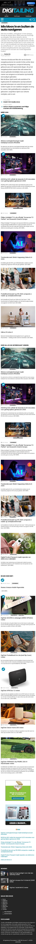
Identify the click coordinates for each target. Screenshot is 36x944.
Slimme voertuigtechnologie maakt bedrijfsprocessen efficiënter (12, 142)
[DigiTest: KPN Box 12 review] (18, 677)
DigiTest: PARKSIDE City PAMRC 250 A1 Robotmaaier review (14, 762)
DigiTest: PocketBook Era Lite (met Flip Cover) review (16, 656)
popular (17, 16)
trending (28, 16)
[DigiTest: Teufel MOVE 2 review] (4, 888)
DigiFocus (13, 554)
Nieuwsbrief (8, 911)
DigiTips (21, 615)
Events (4, 908)
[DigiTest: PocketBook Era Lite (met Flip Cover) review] (18, 641)
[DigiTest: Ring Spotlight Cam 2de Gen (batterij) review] (4, 873)
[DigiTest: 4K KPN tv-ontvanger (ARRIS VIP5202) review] (18, 605)
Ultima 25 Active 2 (7, 332)
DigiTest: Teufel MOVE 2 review (19, 887)
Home (4, 899)
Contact (5, 909)
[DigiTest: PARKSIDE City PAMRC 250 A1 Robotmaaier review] (18, 747)
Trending (3, 115)
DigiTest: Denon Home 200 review (12, 728)
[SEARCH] (33, 20)
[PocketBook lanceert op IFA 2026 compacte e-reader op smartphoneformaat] (18, 278)
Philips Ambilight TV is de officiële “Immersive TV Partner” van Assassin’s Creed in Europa (17, 218)
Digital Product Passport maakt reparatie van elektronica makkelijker (16, 558)
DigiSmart (5, 906)
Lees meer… (10, 150)
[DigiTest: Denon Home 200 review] (18, 713)
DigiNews (13, 136)
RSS (18, 830)
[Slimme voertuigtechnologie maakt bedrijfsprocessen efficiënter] (18, 125)
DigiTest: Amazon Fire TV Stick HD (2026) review (22, 881)
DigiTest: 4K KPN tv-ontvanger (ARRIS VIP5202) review (17, 619)
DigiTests (14, 615)
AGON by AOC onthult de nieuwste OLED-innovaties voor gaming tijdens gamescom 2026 (18, 180)
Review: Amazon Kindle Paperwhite (12, 587)
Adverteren (8, 913)
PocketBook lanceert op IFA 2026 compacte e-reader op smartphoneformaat (16, 295)
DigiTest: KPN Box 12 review (10, 690)
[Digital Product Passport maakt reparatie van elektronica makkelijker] (18, 543)
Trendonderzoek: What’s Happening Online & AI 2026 (16, 258)
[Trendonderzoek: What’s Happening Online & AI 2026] (18, 241)
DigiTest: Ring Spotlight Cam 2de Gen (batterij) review (21, 873)
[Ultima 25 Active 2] (18, 316)
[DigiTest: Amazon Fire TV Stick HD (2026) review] (4, 880)
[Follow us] (30, 20)
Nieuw (6, 16)
